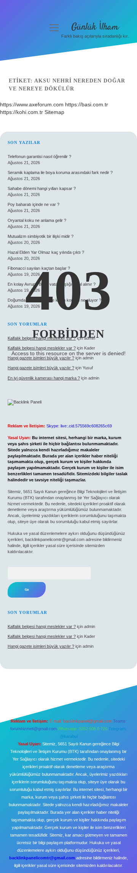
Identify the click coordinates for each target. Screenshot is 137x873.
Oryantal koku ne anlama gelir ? (37, 220)
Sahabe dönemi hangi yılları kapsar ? (42, 188)
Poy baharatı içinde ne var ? (33, 204)
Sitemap (54, 112)
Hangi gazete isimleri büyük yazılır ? (41, 367)
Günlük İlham (94, 27)
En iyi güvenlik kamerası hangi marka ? (44, 378)
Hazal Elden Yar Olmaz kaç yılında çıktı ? (46, 252)
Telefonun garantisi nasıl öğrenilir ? (39, 156)
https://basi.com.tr (86, 104)
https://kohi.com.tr (21, 112)
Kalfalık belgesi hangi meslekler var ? (42, 626)
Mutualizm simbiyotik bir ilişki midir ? (40, 236)
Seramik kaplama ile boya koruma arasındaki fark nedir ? (60, 172)
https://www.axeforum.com (32, 104)
